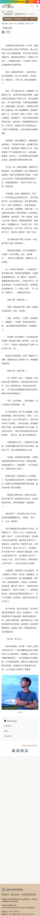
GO (27, 2)
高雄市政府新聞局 (12, 889)
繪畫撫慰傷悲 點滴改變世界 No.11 (16, 14)
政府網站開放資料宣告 (28, 894)
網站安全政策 (15, 894)
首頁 (3, 12)
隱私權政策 (5, 894)
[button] (32, 6)
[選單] (37, 6)
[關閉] (38, 2)
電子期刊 (10, 12)
